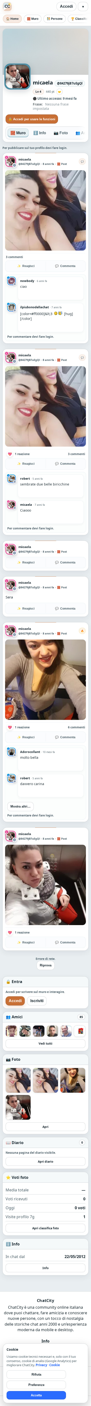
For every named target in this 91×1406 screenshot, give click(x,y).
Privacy (41, 1365)
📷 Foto (61, 133)
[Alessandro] (38, 1022)
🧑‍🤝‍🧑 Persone (55, 19)
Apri (45, 1118)
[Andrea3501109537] (79, 1022)
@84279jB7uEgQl (29, 164)
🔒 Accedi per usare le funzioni (31, 119)
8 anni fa (48, 164)
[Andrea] (52, 1022)
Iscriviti (36, 992)
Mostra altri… (20, 806)
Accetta (36, 1395)
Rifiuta (36, 1374)
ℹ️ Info (39, 133)
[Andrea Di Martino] (66, 1022)
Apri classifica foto (45, 1219)
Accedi (66, 6)
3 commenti (14, 257)
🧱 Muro (32, 19)
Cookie (54, 1365)
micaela (24, 159)
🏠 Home (12, 19)
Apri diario (45, 1152)
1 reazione (22, 454)
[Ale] (25, 1022)
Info (45, 1259)
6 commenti (76, 727)
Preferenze (36, 1385)
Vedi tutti (45, 1035)
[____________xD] (11, 1022)
